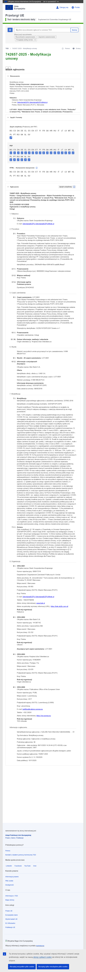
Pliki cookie (9, 881)
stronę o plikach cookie (42, 957)
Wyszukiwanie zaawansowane (25, 37)
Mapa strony (9, 900)
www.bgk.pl (40, 603)
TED (7, 48)
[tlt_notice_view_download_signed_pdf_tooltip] (11, 137)
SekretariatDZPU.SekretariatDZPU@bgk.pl (32, 102)
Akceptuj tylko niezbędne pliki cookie (53, 967)
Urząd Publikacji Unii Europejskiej (18, 835)
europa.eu (40, 946)
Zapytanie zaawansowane (46, 37)
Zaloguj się (63, 7)
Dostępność (9, 885)
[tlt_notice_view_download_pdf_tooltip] (11, 152)
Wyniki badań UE (11, 919)
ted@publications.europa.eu (33, 709)
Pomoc (7, 851)
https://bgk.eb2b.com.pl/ (59, 606)
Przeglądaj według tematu (24, 40)
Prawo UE (8, 911)
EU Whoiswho (10, 923)
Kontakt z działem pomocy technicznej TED (20, 855)
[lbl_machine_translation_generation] (37, 168)
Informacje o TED (11, 896)
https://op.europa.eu (43, 716)
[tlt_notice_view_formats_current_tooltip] (74, 187)
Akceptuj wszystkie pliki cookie (22, 967)
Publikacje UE (10, 927)
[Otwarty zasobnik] (8, 68)
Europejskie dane (11, 915)
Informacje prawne (12, 877)
